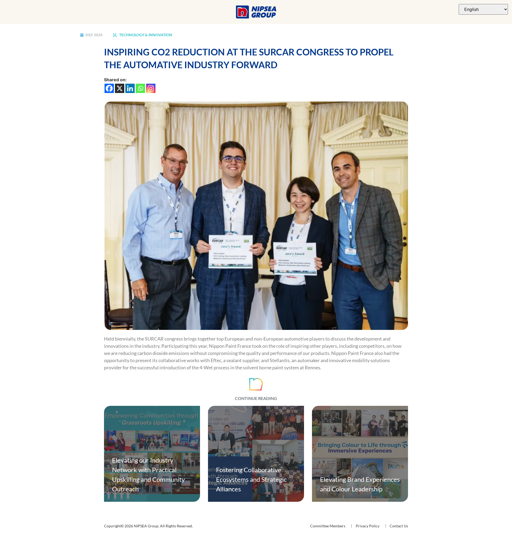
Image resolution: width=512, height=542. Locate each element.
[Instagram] (150, 88)
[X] (119, 88)
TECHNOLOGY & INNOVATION (145, 35)
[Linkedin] (130, 88)
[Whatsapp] (140, 88)
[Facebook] (109, 88)
